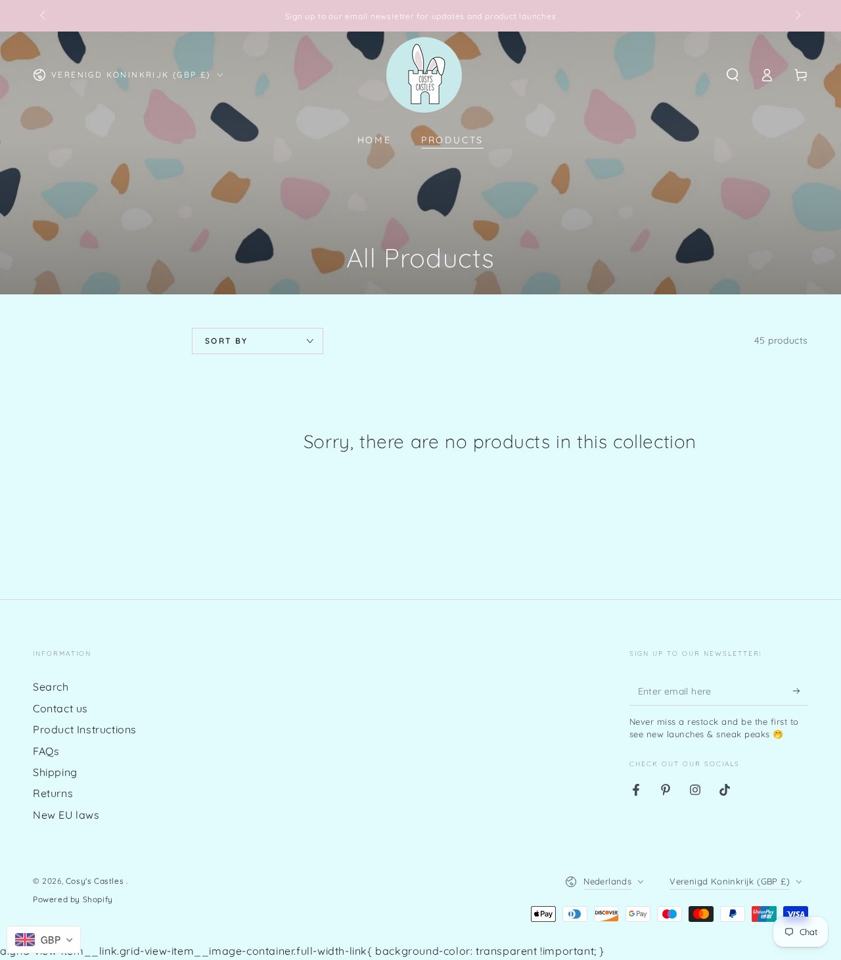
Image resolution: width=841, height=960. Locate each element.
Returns (53, 793)
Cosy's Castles (96, 881)
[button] (733, 74)
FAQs (46, 751)
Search (51, 686)
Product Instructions (85, 729)
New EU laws (66, 814)
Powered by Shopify (73, 899)
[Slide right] (797, 16)
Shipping (55, 772)
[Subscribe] (800, 690)
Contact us (60, 708)
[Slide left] (44, 16)
